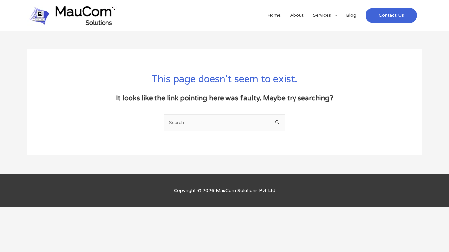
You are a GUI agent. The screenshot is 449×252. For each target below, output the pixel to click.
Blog (351, 15)
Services (322, 15)
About (297, 15)
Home (274, 15)
